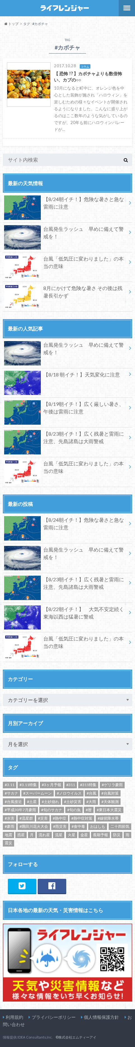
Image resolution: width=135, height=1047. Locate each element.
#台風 (91, 793)
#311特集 (88, 784)
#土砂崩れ (50, 801)
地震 (8, 834)
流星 (58, 834)
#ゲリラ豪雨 (112, 784)
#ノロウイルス (69, 793)
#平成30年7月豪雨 (20, 809)
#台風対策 (110, 793)
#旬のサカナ (51, 809)
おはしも (97, 826)
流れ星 (44, 834)
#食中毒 (78, 826)
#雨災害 (60, 826)
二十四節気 (120, 826)
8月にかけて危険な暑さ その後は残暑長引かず (82, 291)
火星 (71, 834)
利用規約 (14, 1017)
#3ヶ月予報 (51, 784)
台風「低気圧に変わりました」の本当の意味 (83, 262)
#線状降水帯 (108, 818)
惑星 (21, 834)
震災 (8, 843)
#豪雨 (9, 826)
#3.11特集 (28, 784)
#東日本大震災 (109, 809)
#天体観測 (110, 801)
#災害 (43, 818)
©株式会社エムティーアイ (76, 1037)
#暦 (89, 809)
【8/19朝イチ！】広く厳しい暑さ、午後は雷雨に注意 (83, 407)
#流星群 (26, 818)
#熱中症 (59, 818)
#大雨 (91, 801)
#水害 (9, 818)
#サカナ (11, 793)
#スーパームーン (37, 793)
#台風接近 (13, 801)
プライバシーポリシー (54, 1017)
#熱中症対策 (81, 818)
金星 (84, 834)
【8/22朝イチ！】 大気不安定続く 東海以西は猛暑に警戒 (83, 612)
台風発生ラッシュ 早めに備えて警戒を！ (83, 232)
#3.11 (9, 784)
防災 (117, 834)
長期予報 (100, 834)
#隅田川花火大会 (33, 826)
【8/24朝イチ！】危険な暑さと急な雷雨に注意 (83, 203)
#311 (70, 784)
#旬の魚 (74, 809)
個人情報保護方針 (101, 1017)
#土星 (32, 801)
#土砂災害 (72, 801)
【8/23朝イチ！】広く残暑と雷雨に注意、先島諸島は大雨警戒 (83, 437)
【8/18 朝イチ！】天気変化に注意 (81, 374)
